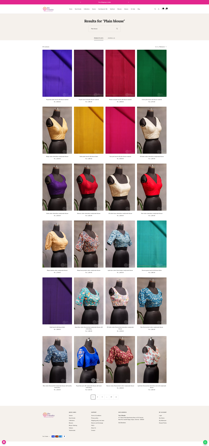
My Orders (162, 418)
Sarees (94, 9)
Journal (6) (111, 38)
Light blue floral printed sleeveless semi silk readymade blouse (152, 386)
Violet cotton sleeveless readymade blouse (57, 213)
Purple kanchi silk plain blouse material (89, 99)
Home (70, 9)
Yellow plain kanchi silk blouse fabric (88, 156)
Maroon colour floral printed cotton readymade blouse (120, 385)
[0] (162, 9)
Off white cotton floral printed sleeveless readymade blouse (120, 328)
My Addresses (162, 420)
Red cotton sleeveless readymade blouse (151, 213)
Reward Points (163, 423)
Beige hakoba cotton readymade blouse (57, 270)
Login (160, 415)
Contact (93, 430)
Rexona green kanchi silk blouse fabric (152, 270)
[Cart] (166, 9)
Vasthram (112, 9)
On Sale (133, 9)
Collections (86, 9)
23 (111, 396)
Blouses (119, 9)
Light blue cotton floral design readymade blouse (120, 270)
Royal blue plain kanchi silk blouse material (57, 99)
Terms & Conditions (96, 415)
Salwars (126, 9)
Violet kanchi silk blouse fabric (57, 327)
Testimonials (72, 430)
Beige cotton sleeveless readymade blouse (57, 156)
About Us (93, 428)
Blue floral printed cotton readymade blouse (152, 327)
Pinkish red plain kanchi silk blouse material (120, 99)
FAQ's (92, 425)
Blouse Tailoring (73, 425)
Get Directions (122, 422)
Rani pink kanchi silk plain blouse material (120, 156)
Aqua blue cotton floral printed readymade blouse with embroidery (89, 328)
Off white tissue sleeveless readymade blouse (120, 213)
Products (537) (98, 38)
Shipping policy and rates (97, 420)
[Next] (116, 397)
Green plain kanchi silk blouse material (152, 99)
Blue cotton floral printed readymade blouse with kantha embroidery (57, 386)
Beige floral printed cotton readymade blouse (88, 270)
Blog (139, 9)
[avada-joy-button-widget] (4, 442)
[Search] (155, 9)
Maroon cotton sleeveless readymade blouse (88, 213)
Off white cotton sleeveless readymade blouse (152, 156)
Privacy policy (94, 418)
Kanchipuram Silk (102, 9)
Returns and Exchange (97, 423)
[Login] (158, 9)
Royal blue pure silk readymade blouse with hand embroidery (88, 386)
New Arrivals (78, 9)
